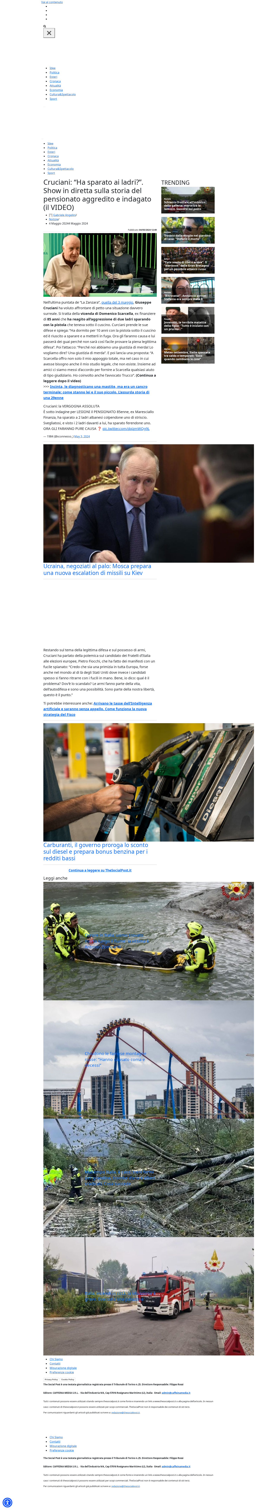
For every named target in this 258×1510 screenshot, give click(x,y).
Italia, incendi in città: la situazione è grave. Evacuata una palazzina (120, 1296)
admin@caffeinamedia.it (176, 1392)
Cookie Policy (67, 1379)
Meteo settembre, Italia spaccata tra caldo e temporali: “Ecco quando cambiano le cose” (187, 356)
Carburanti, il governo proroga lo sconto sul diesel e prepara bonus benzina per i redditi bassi (95, 851)
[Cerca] (44, 26)
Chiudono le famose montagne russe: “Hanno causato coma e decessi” (115, 1059)
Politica (54, 72)
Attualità (55, 86)
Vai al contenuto (52, 2)
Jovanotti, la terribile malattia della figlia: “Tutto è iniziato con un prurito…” (186, 326)
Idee (52, 68)
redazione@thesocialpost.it (125, 1412)
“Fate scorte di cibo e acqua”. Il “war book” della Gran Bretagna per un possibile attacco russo (186, 266)
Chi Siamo (56, 1359)
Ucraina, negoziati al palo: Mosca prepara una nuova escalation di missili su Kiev (97, 569)
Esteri (53, 77)
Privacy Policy (51, 1379)
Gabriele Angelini (64, 215)
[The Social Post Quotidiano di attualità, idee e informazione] (145, 51)
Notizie (53, 219)
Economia (56, 90)
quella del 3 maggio (117, 302)
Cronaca (55, 81)
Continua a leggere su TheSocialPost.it (100, 870)
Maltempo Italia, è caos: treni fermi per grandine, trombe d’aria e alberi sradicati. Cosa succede (120, 1177)
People (167, 319)
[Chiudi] (49, 33)
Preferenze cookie (62, 1372)
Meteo (167, 349)
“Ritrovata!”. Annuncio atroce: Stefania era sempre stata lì (185, 297)
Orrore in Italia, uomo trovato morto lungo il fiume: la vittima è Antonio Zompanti (117, 941)
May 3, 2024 (82, 436)
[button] (7, 1502)
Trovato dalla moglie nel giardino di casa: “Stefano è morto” (187, 237)
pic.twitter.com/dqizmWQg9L (126, 428)
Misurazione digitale (63, 1368)
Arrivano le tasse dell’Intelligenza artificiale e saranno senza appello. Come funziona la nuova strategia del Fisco (97, 709)
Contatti (55, 1363)
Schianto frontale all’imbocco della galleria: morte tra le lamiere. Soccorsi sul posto (184, 206)
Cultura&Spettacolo (63, 94)
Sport (53, 99)
